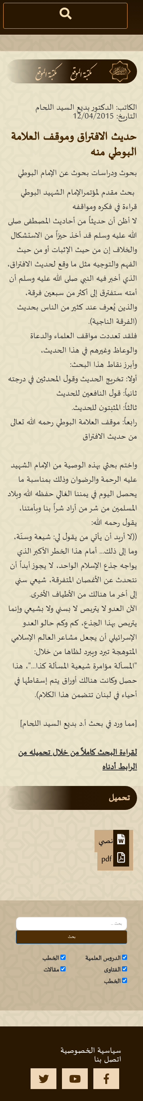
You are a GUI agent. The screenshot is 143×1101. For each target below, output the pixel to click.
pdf (107, 859)
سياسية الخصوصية (90, 1051)
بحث (71, 937)
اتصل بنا (107, 1059)
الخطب (51, 958)
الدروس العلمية (103, 958)
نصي (106, 841)
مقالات (51, 969)
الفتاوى (112, 969)
